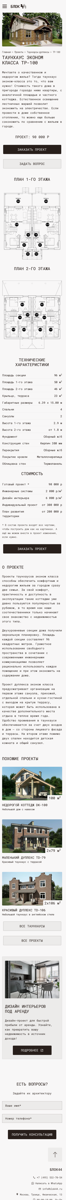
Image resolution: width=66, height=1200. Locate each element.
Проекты (18, 52)
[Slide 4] (34, 43)
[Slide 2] (27, 43)
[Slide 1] (23, 43)
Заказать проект (32, 149)
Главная (6, 52)
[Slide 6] (41, 43)
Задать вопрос (32, 164)
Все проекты (32, 940)
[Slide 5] (37, 43)
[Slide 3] (30, 43)
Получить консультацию (32, 1134)
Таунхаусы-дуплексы (38, 52)
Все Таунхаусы (32, 926)
